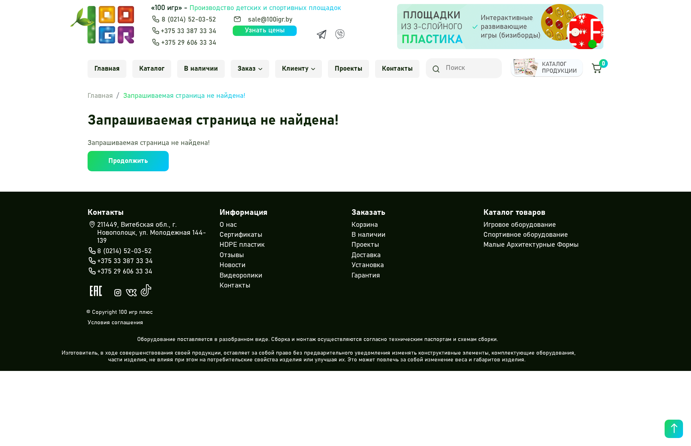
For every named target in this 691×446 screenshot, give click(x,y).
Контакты (397, 68)
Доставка (366, 255)
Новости (233, 265)
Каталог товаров (514, 212)
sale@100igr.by (270, 19)
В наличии (201, 68)
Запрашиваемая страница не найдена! (184, 96)
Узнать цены (265, 30)
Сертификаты (241, 235)
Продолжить (128, 161)
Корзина (364, 225)
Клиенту (295, 68)
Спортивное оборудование (525, 235)
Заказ (247, 68)
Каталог (151, 68)
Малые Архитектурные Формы (531, 245)
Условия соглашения (115, 322)
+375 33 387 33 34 (188, 31)
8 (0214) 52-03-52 (189, 19)
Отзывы (232, 255)
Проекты (348, 68)
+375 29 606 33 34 (188, 43)
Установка (367, 265)
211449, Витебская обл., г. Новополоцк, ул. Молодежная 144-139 (151, 233)
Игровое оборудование (519, 225)
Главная (107, 68)
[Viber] (340, 34)
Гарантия (365, 275)
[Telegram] (321, 34)
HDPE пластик (242, 245)
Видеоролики (241, 275)
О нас (228, 225)
